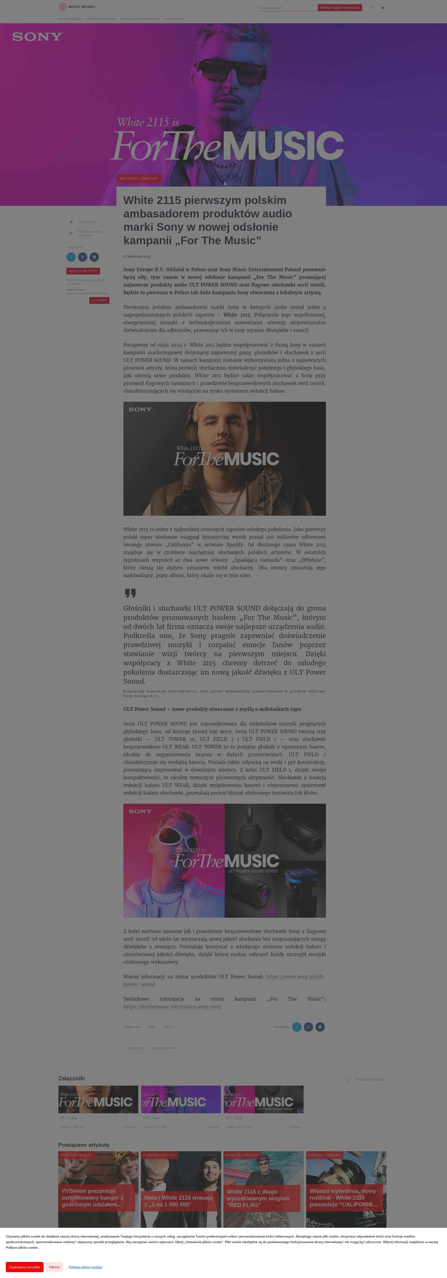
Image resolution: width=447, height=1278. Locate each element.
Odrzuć (54, 1267)
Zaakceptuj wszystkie (24, 1267)
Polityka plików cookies (85, 1267)
